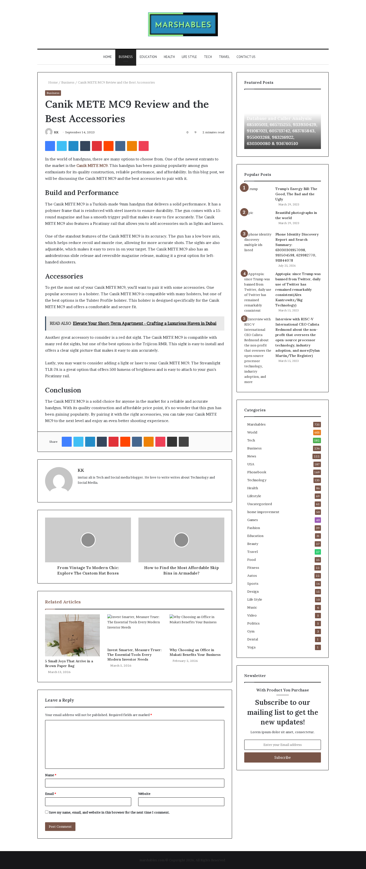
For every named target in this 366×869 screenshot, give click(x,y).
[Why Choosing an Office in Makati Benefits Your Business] (197, 629)
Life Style (189, 57)
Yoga (251, 647)
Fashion (253, 528)
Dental (252, 639)
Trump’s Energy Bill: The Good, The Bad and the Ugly (296, 194)
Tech (208, 57)
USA (250, 464)
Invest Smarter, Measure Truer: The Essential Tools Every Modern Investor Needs (134, 655)
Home (107, 57)
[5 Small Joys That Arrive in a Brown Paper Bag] (72, 635)
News (251, 456)
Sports (252, 583)
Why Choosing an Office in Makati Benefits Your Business (196, 652)
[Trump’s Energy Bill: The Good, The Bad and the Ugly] (258, 193)
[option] (282, 121)
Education (148, 57)
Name (50, 775)
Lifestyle (254, 496)
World (252, 432)
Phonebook (256, 472)
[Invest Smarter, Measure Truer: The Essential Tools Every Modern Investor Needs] (134, 629)
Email (50, 794)
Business (126, 57)
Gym (250, 631)
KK (56, 132)
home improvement (263, 512)
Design (253, 591)
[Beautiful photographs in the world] (258, 219)
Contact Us (246, 57)
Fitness (253, 568)
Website (144, 794)
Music (252, 607)
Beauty (252, 544)
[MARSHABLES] (183, 24)
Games (252, 520)
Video (252, 615)
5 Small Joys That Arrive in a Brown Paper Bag (69, 663)
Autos (252, 576)
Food (251, 560)
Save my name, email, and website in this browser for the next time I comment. (109, 812)
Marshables (256, 424)
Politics (253, 623)
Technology (256, 480)
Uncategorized (259, 504)
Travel (224, 57)
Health (169, 57)
